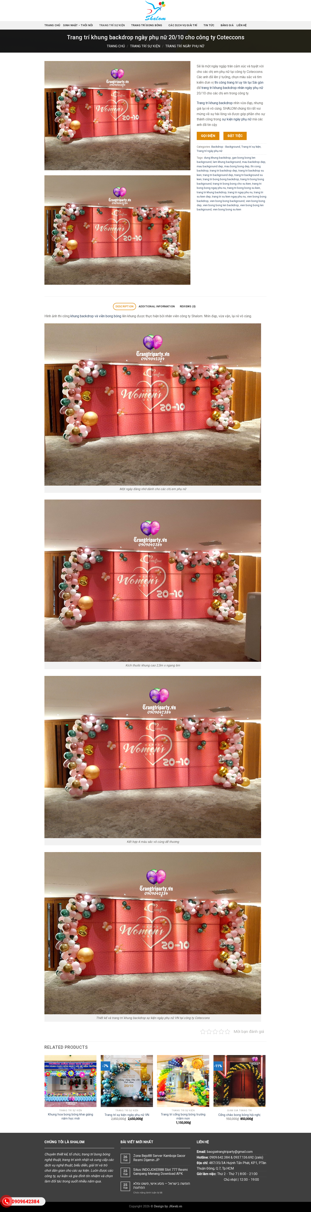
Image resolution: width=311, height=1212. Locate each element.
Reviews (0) (188, 306)
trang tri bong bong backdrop (221, 179)
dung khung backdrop (217, 157)
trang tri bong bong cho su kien (232, 183)
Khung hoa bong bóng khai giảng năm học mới (70, 1116)
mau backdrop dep (253, 161)
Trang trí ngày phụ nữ (184, 46)
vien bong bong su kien (227, 209)
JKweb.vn (175, 1206)
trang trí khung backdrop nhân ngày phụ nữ (232, 88)
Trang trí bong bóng (146, 25)
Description (125, 306)
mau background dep (210, 166)
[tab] (124, 306)
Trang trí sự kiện (112, 25)
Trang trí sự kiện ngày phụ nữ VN (127, 1115)
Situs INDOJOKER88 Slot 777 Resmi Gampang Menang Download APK (160, 1172)
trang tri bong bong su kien (243, 187)
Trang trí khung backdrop (215, 103)
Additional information (157, 306)
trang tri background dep (218, 174)
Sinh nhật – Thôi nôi (78, 25)
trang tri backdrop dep (223, 170)
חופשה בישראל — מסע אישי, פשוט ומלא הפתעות (161, 1186)
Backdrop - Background (225, 146)
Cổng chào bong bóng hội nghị (239, 1115)
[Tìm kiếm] (265, 25)
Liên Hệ (242, 25)
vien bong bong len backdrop (221, 205)
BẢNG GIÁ (227, 25)
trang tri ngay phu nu (240, 192)
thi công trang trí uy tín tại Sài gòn (239, 82)
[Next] (265, 1093)
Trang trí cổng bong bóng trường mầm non (183, 1116)
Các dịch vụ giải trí (182, 25)
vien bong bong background (227, 200)
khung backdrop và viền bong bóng (95, 316)
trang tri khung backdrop (212, 192)
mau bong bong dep (236, 166)
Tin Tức (209, 25)
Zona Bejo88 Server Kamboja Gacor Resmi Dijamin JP (159, 1158)
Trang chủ (52, 25)
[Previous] (44, 1093)
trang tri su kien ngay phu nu (229, 196)
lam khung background (227, 161)
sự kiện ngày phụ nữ (237, 119)
